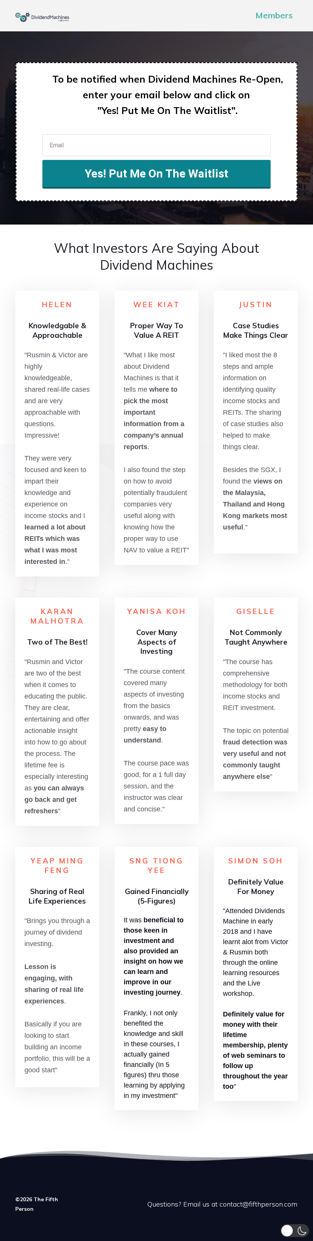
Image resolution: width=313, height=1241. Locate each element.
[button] (295, 1230)
